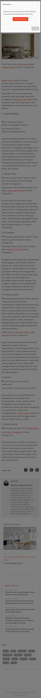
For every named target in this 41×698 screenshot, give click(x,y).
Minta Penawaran (21, 19)
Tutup (35, 28)
